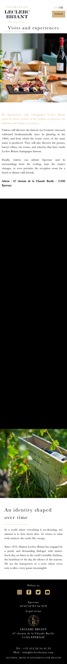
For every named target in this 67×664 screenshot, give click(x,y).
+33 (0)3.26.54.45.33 (37, 649)
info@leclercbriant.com (37, 652)
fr (61, 8)
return (58, 14)
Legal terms (33, 611)
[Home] (17, 12)
